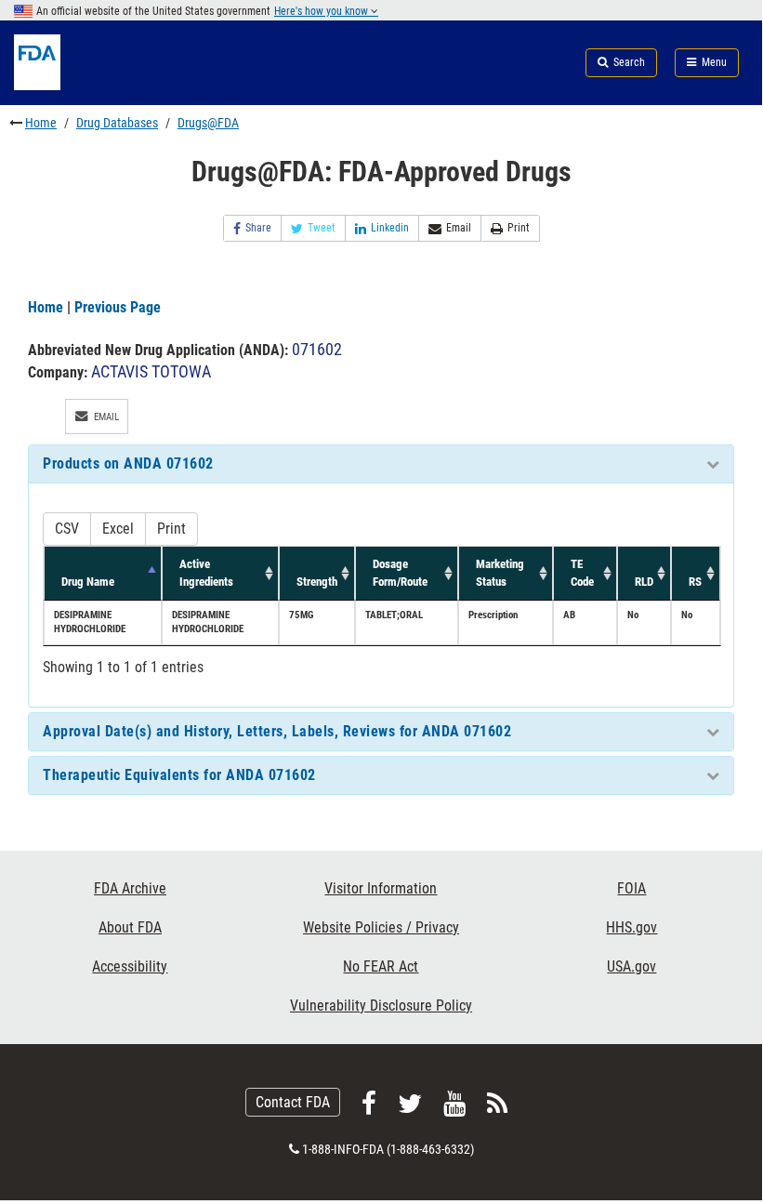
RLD (644, 582)
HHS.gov (631, 927)
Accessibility (129, 966)
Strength (316, 582)
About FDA (130, 927)
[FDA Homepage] (127, 85)
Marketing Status (500, 572)
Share (258, 227)
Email (458, 227)
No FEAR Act (380, 966)
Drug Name (87, 582)
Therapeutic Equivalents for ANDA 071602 (179, 775)
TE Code (582, 572)
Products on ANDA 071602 (128, 463)
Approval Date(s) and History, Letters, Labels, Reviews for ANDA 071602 (277, 731)
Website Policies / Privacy (381, 927)
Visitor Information (380, 888)
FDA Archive (130, 888)
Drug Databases (117, 122)
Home (41, 122)
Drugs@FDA (208, 122)
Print (518, 227)
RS (695, 582)
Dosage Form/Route (400, 572)
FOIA (631, 888)
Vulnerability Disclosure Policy (381, 1005)
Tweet (321, 227)
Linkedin (390, 227)
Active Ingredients (206, 572)
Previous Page (117, 307)
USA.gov (631, 966)
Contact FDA (293, 1102)
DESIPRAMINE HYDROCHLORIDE (89, 622)
